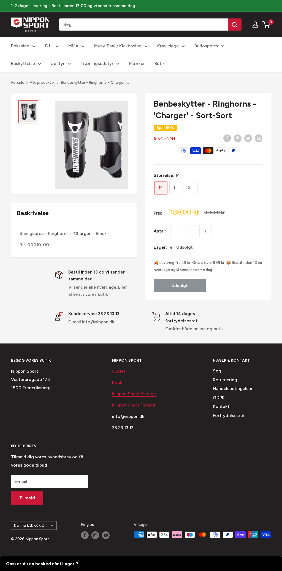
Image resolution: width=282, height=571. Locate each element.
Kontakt (221, 406)
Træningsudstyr (96, 63)
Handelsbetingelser (233, 388)
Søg (217, 371)
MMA (73, 45)
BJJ (49, 45)
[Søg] (235, 24)
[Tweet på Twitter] (248, 138)
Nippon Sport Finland (133, 405)
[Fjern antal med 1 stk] (176, 231)
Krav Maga (168, 45)
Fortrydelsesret (229, 415)
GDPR (219, 397)
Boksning (20, 45)
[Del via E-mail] (258, 138)
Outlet (119, 371)
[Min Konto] (255, 24)
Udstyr (58, 63)
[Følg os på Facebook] (85, 535)
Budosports (206, 45)
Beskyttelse (23, 63)
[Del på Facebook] (227, 138)
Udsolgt (179, 285)
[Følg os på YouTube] (106, 535)
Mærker (137, 63)
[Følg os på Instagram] (95, 535)
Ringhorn (164, 139)
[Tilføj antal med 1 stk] (205, 231)
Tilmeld (27, 497)
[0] (266, 24)
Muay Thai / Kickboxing (118, 45)
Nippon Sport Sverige (134, 393)
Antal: (160, 231)
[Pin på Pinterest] (238, 138)
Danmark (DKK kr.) (29, 525)
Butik (159, 63)
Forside (17, 82)
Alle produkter (42, 82)
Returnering (225, 379)
